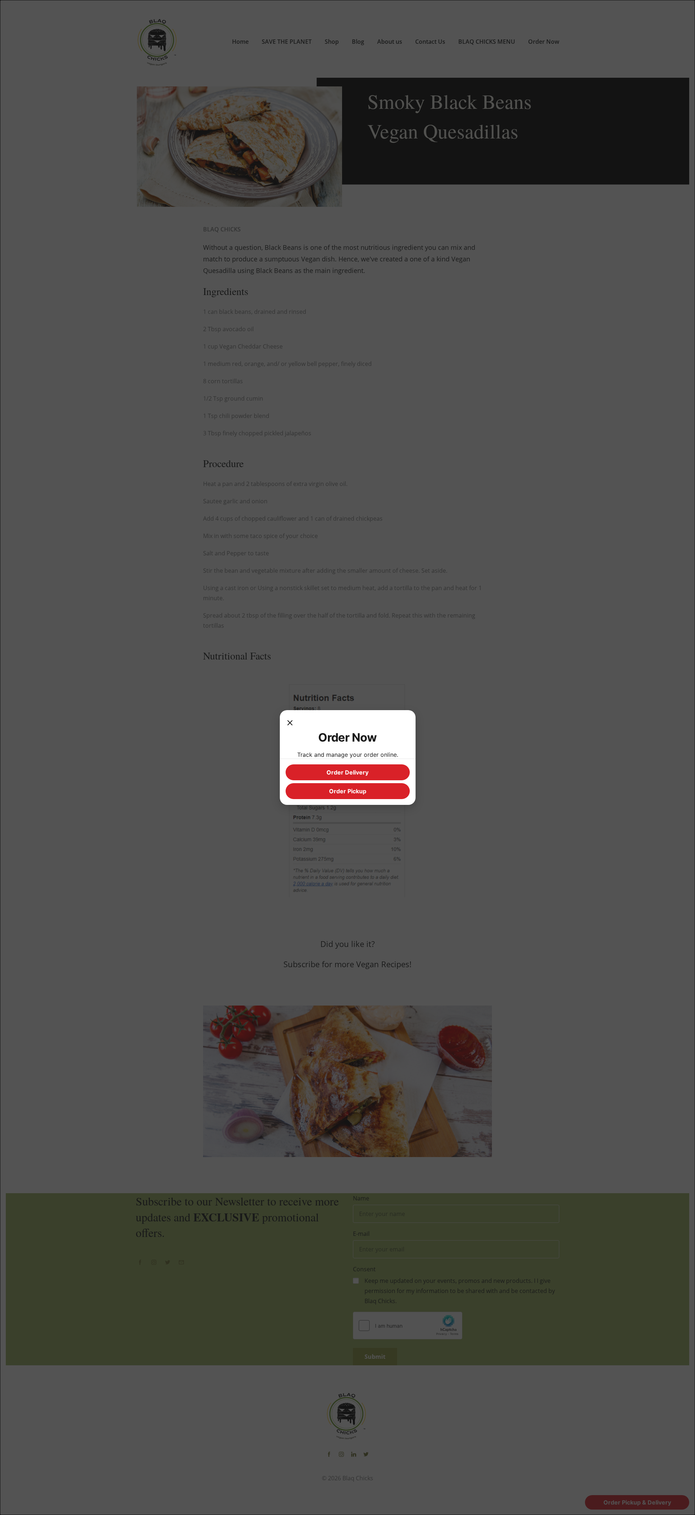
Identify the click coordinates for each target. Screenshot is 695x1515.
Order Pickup (347, 791)
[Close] (290, 723)
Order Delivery (347, 772)
